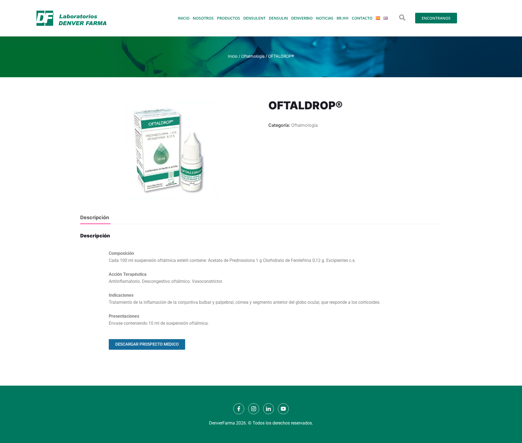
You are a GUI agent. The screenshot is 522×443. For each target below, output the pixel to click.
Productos (228, 18)
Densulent (254, 18)
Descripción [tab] (94, 217)
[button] (402, 17)
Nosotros (203, 18)
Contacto (362, 18)
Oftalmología (253, 56)
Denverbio (302, 18)
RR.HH (343, 18)
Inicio (183, 18)
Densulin (278, 18)
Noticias (324, 18)
